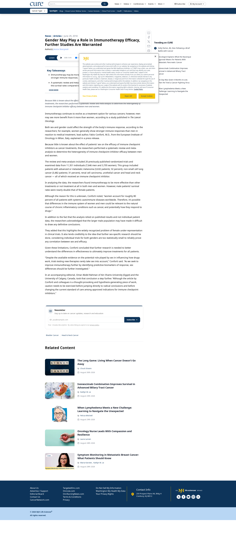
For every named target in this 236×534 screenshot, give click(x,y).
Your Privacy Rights (105, 494)
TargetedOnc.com (71, 488)
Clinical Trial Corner (108, 11)
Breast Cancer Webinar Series (75, 11)
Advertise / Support (39, 491)
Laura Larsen (85, 439)
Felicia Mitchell (86, 415)
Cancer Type (37, 11)
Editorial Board (37, 494)
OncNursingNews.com (73, 494)
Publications (128, 11)
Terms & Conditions (72, 497)
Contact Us (35, 497)
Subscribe (131, 320)
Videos (136, 11)
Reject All (128, 96)
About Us (34, 488)
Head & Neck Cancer (70, 335)
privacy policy (94, 325)
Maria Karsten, (86, 462)
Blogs (61, 11)
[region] (119, 78)
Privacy (66, 499)
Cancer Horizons (94, 11)
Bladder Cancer (52, 335)
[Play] (61, 58)
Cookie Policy (138, 89)
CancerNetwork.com (39, 499)
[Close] (155, 56)
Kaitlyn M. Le (85, 392)
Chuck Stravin (86, 368)
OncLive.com (69, 491)
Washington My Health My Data (110, 491)
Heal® (119, 11)
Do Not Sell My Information (108, 488)
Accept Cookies (147, 96)
